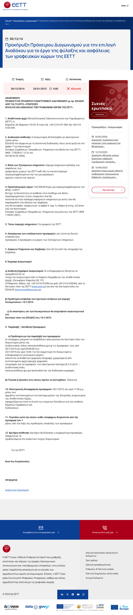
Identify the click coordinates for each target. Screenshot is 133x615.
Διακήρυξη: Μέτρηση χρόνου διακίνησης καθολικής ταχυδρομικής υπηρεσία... (105, 158)
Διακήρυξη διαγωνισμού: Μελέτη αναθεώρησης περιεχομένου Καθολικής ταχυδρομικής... (107, 174)
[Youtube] (78, 594)
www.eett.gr (38, 286)
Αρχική (8, 21)
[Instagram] (83, 594)
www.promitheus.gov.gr (27, 289)
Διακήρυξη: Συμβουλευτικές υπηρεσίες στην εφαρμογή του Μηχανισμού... (106, 143)
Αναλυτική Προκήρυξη (17, 490)
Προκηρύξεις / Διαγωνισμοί (25, 21)
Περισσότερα (100, 114)
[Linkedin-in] (62, 594)
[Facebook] (73, 594)
